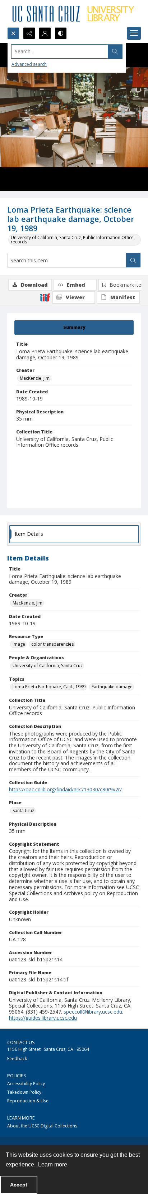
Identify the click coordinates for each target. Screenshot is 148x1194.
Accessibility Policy (26, 1084)
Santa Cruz (23, 810)
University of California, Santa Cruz (48, 665)
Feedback (17, 1058)
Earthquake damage (112, 687)
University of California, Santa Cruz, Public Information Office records (72, 239)
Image (19, 644)
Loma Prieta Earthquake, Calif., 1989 (49, 687)
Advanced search (29, 64)
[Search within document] (133, 260)
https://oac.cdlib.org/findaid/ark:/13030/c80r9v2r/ (65, 789)
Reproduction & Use (27, 1101)
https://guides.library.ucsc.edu (43, 1017)
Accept (18, 1185)
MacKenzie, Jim (35, 378)
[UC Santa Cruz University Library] (74, 14)
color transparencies (52, 644)
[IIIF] (45, 297)
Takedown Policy (24, 1092)
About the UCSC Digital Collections (42, 1126)
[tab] (74, 327)
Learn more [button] (52, 1164)
